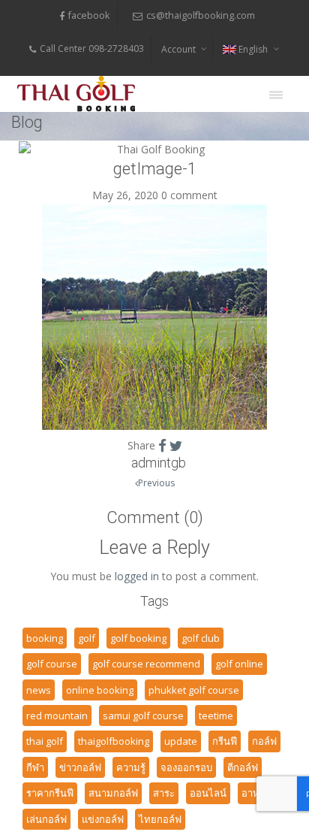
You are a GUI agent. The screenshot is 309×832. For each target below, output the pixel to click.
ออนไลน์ (208, 793)
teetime (216, 715)
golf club (201, 638)
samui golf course (143, 715)
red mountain (57, 715)
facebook (89, 15)
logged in (137, 576)
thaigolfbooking (113, 741)
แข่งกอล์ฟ (103, 819)
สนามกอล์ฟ (113, 793)
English (253, 49)
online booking (100, 690)
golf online (239, 663)
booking (44, 638)
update (180, 741)
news (38, 690)
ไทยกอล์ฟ (160, 819)
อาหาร (256, 793)
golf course (51, 663)
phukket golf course (193, 690)
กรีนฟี (224, 741)
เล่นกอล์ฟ (46, 819)
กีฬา (35, 767)
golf (86, 638)
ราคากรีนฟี (50, 793)
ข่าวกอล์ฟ (80, 767)
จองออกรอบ (186, 767)
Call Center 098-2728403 (92, 48)
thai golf (44, 741)
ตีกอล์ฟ (242, 767)
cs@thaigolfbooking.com (200, 15)
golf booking (138, 638)
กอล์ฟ (264, 741)
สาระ (164, 793)
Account (178, 49)
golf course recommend (146, 663)
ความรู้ (131, 767)
